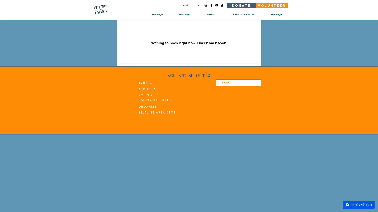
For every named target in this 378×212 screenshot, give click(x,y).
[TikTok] (222, 5)
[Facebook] (211, 5)
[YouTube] (217, 5)
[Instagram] (206, 5)
